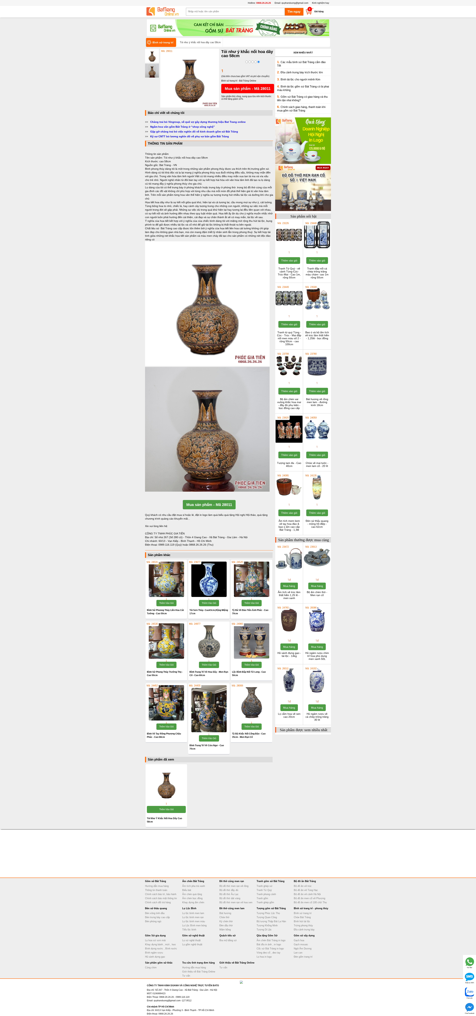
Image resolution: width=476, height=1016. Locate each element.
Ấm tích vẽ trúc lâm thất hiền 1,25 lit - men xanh (289, 595)
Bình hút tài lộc (302, 921)
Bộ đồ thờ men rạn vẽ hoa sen (235, 902)
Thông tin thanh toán (156, 890)
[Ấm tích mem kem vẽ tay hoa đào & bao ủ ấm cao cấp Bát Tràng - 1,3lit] (289, 500)
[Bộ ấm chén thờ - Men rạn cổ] (317, 571)
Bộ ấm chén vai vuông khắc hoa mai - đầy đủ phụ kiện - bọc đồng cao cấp (289, 404)
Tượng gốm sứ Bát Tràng (271, 908)
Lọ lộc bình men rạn (193, 917)
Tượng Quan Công (267, 917)
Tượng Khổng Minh (267, 925)
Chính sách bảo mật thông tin (161, 898)
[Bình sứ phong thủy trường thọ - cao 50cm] (166, 641)
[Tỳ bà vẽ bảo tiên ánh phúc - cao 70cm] (251, 579)
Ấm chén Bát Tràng (193, 881)
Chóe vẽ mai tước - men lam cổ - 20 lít (317, 464)
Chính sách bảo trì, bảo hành (160, 894)
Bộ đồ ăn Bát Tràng (305, 881)
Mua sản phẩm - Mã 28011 (248, 89)
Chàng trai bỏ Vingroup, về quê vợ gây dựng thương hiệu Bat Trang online (198, 121)
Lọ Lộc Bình (189, 908)
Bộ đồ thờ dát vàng (229, 898)
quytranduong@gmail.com (295, 3)
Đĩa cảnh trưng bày (304, 929)
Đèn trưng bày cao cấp (157, 917)
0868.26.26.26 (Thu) (201, 544)
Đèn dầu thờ (226, 925)
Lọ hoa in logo (264, 956)
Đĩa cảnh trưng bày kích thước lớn (302, 72)
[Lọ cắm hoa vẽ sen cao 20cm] (289, 693)
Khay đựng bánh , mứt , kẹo (160, 944)
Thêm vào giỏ (166, 603)
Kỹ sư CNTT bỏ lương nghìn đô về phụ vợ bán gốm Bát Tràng (189, 136)
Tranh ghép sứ (264, 886)
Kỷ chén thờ (226, 921)
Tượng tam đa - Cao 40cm (289, 464)
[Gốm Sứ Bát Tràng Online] (165, 11)
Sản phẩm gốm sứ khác (159, 962)
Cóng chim (151, 967)
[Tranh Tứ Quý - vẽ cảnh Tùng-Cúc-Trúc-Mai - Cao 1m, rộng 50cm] (289, 248)
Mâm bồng (225, 929)
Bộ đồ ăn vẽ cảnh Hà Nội (307, 894)
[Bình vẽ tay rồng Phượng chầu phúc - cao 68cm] (166, 703)
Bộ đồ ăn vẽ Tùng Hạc (306, 890)
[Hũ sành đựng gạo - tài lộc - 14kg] (289, 632)
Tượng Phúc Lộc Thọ (268, 913)
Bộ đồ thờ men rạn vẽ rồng (233, 886)
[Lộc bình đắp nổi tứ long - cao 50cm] (251, 641)
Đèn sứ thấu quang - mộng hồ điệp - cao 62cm (317, 523)
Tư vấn (186, 975)
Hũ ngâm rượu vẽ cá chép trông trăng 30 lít (317, 716)
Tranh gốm (262, 898)
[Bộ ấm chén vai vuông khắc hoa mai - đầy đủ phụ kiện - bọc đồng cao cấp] (289, 378)
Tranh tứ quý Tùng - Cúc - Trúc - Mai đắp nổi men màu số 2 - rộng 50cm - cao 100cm (289, 338)
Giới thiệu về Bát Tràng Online (198, 971)
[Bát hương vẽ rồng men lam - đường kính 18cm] (317, 378)
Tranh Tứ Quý (264, 890)
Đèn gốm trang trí (303, 956)
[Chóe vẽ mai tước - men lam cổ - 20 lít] (317, 442)
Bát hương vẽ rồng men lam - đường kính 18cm (317, 402)
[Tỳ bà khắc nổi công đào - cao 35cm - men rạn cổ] (251, 703)
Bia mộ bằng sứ (228, 940)
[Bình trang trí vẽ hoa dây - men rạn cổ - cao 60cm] (208, 641)
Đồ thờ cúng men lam (232, 908)
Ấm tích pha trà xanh (193, 886)
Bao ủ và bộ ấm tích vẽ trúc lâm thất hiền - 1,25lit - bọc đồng (317, 335)
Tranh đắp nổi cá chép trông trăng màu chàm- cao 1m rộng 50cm (317, 273)
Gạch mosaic (301, 944)
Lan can (298, 952)
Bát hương (225, 913)
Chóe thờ (224, 917)
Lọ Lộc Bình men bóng (194, 925)
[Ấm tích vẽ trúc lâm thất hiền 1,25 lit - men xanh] (289, 571)
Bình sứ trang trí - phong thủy (311, 908)
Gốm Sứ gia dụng (155, 935)
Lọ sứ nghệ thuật (191, 940)
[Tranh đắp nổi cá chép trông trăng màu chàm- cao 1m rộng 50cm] (317, 248)
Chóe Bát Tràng (302, 917)
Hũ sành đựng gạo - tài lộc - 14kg (289, 654)
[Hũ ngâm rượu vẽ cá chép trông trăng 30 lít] (317, 693)
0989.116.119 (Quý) (170, 544)
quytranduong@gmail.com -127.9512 (173, 1000)
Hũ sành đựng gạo (155, 956)
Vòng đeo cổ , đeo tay (268, 952)
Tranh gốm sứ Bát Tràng (270, 881)
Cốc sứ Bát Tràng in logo (270, 948)
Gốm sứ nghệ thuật (193, 935)
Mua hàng (289, 585)
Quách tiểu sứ (227, 935)
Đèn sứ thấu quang (156, 908)
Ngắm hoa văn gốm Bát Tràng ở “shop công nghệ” (182, 126)
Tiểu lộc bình (189, 929)
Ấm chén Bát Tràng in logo (271, 940)
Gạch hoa (299, 940)
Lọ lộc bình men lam (193, 913)
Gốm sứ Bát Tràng (155, 881)
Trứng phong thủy (303, 925)
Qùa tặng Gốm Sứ (267, 935)
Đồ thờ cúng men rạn (231, 881)
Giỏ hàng (319, 11)
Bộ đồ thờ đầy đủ (228, 890)
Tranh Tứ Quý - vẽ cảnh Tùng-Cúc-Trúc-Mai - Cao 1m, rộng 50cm (289, 273)
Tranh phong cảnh (266, 894)
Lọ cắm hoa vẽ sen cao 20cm (289, 715)
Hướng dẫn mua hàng (157, 886)
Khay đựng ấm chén (193, 902)
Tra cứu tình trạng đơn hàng (198, 962)
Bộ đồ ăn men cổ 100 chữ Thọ (310, 902)
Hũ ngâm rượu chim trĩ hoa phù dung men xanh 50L (317, 655)
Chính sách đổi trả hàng (158, 902)
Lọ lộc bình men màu (193, 921)
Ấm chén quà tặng (192, 894)
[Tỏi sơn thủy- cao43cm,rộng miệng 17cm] (208, 579)
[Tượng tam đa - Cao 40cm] (289, 442)
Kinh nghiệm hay (320, 3)
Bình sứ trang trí (303, 913)
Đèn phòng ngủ (153, 921)
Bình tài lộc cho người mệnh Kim (300, 79)
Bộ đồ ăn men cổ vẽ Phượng (309, 898)
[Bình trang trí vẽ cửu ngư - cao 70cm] (208, 708)
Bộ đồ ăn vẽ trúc (303, 886)
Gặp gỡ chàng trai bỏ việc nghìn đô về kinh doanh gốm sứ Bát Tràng (194, 131)
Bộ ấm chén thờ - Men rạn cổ (317, 594)
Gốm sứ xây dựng (304, 935)
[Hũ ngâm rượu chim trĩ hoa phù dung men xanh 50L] (317, 632)
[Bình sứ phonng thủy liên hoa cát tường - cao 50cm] (166, 579)
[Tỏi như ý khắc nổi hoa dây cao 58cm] (189, 107)
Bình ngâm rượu (154, 952)
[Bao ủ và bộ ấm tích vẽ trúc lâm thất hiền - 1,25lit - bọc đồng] (317, 311)
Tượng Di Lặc (264, 929)
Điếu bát (186, 890)
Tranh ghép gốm (265, 902)
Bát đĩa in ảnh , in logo (269, 944)
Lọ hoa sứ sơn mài (155, 940)
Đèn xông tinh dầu (155, 913)
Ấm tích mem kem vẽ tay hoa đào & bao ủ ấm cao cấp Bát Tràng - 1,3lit (289, 525)
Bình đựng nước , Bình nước (161, 948)
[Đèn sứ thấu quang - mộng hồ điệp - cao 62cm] (317, 500)
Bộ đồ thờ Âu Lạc (229, 894)
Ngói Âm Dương (302, 948)
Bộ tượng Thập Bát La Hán (271, 921)
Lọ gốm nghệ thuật (192, 944)
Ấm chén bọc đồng (192, 898)
